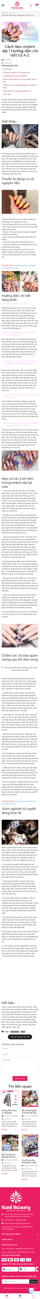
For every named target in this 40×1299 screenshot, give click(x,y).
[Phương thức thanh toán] (16, 1260)
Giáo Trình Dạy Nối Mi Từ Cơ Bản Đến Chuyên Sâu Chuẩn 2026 (29, 1161)
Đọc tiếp (4, 1129)
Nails (22, 1032)
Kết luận (7, 94)
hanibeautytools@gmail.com (20, 1223)
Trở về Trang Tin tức (20, 1037)
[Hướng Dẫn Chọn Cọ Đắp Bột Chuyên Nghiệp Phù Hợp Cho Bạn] (10, 1098)
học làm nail (14, 1032)
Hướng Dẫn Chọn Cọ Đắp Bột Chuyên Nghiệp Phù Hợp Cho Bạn (9, 1111)
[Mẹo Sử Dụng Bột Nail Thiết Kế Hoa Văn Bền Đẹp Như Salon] (30, 1098)
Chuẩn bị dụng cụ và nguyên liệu (17, 72)
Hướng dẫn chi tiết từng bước (15, 76)
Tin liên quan (20, 1087)
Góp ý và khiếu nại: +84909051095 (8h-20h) (18, 1252)
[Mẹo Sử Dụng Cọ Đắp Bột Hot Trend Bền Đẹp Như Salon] (10, 1143)
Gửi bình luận (20, 1078)
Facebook (9, 1269)
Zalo (25, 1269)
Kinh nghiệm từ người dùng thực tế (17, 91)
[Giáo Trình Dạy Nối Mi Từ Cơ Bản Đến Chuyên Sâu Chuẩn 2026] (30, 1146)
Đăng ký (33, 1281)
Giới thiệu (8, 69)
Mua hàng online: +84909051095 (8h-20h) (17, 1249)
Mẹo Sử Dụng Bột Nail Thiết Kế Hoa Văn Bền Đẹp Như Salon (29, 1111)
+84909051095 (20, 1220)
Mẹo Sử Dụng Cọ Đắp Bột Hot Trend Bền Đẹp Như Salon (10, 1155)
